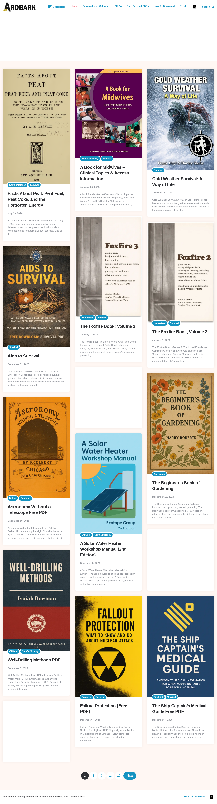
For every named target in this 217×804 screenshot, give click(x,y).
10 (118, 775)
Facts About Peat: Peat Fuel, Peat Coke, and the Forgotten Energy (36, 199)
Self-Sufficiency (17, 185)
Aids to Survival (23, 355)
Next (130, 775)
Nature (12, 498)
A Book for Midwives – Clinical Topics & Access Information (104, 173)
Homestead (87, 317)
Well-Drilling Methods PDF (34, 659)
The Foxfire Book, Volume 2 (179, 331)
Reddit (184, 6)
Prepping (86, 697)
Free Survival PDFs (138, 6)
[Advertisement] (108, 37)
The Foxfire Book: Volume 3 (107, 326)
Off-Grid (86, 535)
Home (74, 6)
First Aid (158, 697)
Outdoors (25, 498)
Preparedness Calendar (96, 6)
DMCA (118, 6)
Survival (34, 185)
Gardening (159, 474)
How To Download (164, 6)
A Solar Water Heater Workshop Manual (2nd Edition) (103, 549)
